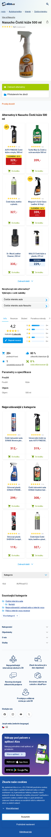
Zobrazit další (24, 281)
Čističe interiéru (40, 12)
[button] (25, 627)
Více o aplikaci (13, 754)
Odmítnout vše (25, 832)
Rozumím (25, 817)
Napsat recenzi (14, 340)
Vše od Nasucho (8, 17)
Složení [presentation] (24, 318)
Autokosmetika (15, 12)
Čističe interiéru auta (13, 299)
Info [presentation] (5, 318)
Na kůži (12, 604)
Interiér (28, 12)
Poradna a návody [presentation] (38, 318)
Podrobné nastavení (25, 824)
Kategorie (8, 575)
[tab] (5, 318)
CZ (7, 727)
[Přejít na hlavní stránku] (8, 4)
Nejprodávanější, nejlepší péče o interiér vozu (24, 607)
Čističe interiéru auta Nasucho (17, 305)
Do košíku (15, 171)
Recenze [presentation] (14, 318)
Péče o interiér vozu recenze (17, 611)
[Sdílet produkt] (47, 22)
